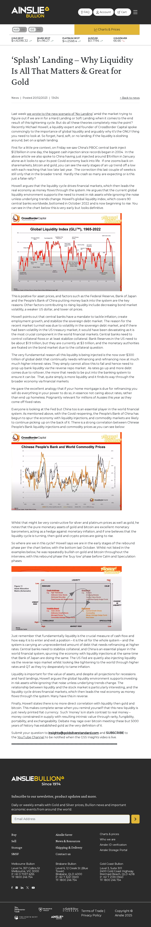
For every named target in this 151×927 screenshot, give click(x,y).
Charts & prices (109, 834)
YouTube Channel (30, 737)
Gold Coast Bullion (111, 864)
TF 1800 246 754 (22, 877)
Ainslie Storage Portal (113, 850)
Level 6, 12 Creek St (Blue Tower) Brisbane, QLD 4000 (72, 871)
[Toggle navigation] (135, 12)
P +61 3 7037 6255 (22, 874)
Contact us (63, 854)
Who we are (107, 839)
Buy (14, 835)
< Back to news (130, 97)
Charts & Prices (109, 29)
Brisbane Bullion (66, 864)
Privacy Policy (91, 915)
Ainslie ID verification (113, 844)
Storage (16, 847)
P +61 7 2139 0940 (111, 877)
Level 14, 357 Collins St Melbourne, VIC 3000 (25, 870)
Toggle (19, 29)
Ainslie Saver (64, 835)
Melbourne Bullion (23, 864)
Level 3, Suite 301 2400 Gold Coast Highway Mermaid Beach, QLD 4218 (117, 871)
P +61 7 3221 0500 (67, 877)
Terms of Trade (92, 911)
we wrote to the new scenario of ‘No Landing (60, 114)
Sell (13, 841)
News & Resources (68, 841)
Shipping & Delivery (69, 847)
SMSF (15, 854)
